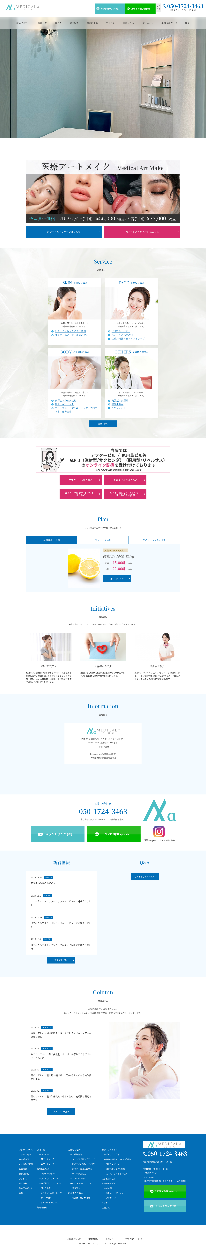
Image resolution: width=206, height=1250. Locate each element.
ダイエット (147, 23)
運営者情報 (93, 1239)
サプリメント (119, 408)
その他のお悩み (108, 1183)
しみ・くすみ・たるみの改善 (70, 331)
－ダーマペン (45, 1197)
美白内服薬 (92, 23)
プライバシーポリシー (135, 1239)
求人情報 (23, 1183)
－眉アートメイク (47, 1159)
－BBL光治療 (44, 1188)
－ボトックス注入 (78, 1173)
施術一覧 (42, 23)
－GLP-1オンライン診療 (114, 1169)
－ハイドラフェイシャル (50, 1183)
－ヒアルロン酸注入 (79, 1178)
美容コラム (128, 23)
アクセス (110, 23)
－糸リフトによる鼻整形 (81, 1168)
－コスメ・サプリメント (114, 1193)
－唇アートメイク (47, 1164)
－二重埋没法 (76, 1154)
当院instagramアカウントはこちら (159, 840)
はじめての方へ (26, 1149)
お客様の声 (24, 1159)
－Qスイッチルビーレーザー (51, 1192)
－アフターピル (111, 1197)
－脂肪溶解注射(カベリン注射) (117, 1159)
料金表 (58, 23)
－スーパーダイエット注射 (115, 1173)
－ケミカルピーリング (49, 1202)
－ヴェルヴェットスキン (50, 1178)
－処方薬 (108, 1188)
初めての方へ (23, 23)
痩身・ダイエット (64, 404)
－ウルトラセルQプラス (80, 1183)
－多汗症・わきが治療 (80, 1197)
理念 (187, 23)
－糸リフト (75, 1188)
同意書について (74, 1239)
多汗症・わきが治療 (65, 400)
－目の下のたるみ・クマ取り (83, 1164)
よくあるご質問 (26, 1164)
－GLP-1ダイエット (112, 1164)
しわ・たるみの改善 (122, 335)
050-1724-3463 (103, 811)
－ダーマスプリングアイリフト (84, 1159)
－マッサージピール (48, 1173)
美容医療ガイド (169, 23)
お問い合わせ (111, 1239)
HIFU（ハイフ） (121, 331)
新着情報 (23, 1169)
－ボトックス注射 (112, 1154)
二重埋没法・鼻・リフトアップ (128, 338)
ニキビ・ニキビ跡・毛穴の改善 (71, 335)
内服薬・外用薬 (120, 400)
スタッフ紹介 (25, 1154)
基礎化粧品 (117, 404)
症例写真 (74, 23)
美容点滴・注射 (108, 1178)
